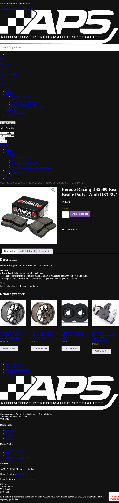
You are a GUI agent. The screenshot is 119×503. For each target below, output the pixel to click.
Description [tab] (9, 251)
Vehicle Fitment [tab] (27, 251)
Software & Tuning (20, 96)
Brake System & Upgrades (24, 104)
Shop (8, 91)
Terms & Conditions (15, 364)
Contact (9, 115)
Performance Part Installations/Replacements (32, 107)
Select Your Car (7, 123)
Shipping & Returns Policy (18, 369)
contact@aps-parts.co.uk (27, 479)
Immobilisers (12, 110)
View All (4, 144)
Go (2, 139)
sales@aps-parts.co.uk (23, 8)
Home (8, 89)
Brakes (15, 183)
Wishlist (9, 438)
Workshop (10, 94)
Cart (8, 54)
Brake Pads (25, 183)
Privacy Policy (12, 367)
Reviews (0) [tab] (44, 251)
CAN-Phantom (19, 112)
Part (9, 183)
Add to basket (80, 214)
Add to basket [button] (9, 348)
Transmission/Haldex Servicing (26, 102)
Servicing (16, 99)
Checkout (10, 455)
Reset (3, 142)
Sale (8, 117)
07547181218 (6, 8)
